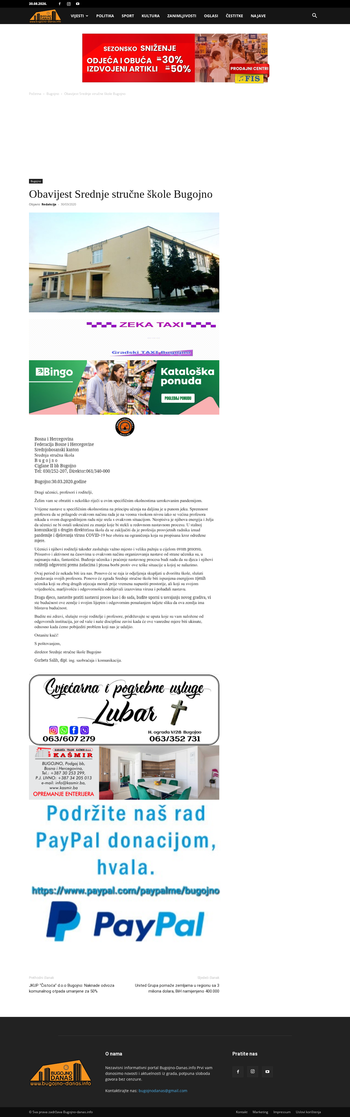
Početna (35, 93)
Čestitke (234, 15)
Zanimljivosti (181, 15)
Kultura (151, 15)
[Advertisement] (175, 138)
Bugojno (52, 93)
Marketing (260, 1112)
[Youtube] (78, 4)
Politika (105, 15)
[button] (314, 16)
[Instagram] (69, 4)
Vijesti (77, 15)
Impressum (282, 1112)
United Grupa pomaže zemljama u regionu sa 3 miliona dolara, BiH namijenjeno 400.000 (177, 988)
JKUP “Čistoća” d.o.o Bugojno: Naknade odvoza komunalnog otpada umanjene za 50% (71, 988)
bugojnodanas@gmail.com (163, 1090)
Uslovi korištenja (308, 1112)
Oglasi (211, 15)
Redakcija (49, 204)
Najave (258, 15)
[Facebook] (60, 4)
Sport (128, 15)
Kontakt (241, 1112)
